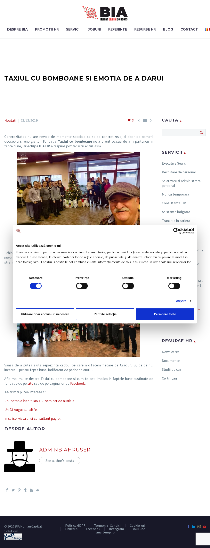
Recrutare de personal (179, 172)
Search (201, 132)
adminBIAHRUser (64, 450)
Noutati (10, 120)
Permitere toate (165, 314)
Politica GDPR (75, 526)
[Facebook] (7, 490)
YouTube (138, 529)
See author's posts (60, 460)
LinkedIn (71, 529)
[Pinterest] (19, 490)
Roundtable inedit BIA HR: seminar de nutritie (39, 400)
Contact (189, 29)
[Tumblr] (25, 490)
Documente (171, 360)
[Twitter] (13, 490)
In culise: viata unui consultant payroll (32, 418)
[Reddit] (37, 490)
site (30, 383)
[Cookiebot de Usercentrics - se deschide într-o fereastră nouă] (176, 231)
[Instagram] (199, 526)
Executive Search (174, 163)
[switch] (82, 286)
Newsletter (170, 351)
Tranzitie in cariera (176, 220)
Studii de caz (171, 369)
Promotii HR (47, 29)
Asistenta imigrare (176, 211)
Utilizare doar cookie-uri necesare (45, 314)
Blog (168, 29)
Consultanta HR (174, 203)
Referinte (117, 29)
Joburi (94, 29)
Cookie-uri (137, 526)
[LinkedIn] (31, 490)
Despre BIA (17, 29)
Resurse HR (145, 29)
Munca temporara (175, 194)
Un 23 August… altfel (21, 409)
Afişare (181, 301)
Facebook (77, 383)
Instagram (116, 529)
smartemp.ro (105, 532)
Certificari (169, 378)
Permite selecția (105, 314)
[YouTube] (204, 526)
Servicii (73, 29)
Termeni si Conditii (107, 526)
